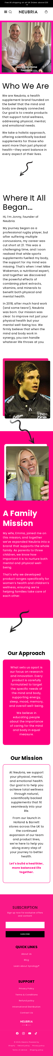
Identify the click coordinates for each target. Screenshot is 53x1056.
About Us (26, 953)
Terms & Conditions (26, 994)
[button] (10, 12)
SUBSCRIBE (25, 934)
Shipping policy (36, 1050)
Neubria (24, 1042)
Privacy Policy (26, 988)
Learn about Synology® (26, 966)
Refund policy (26, 1000)
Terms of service (19, 1050)
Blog (26, 959)
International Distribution (26, 1006)
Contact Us (26, 1012)
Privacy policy (38, 1045)
